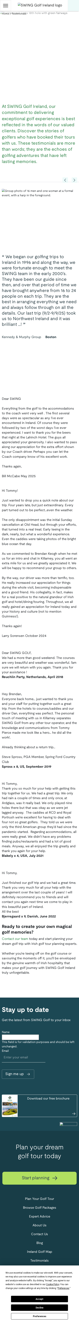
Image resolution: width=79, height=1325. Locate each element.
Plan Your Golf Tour (39, 1199)
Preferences (39, 1316)
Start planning (36, 1178)
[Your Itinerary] (73, 5)
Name (6, 1032)
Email (5, 1051)
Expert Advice (39, 1216)
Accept (39, 1299)
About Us (39, 1225)
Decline (39, 1307)
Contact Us (39, 1234)
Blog (39, 1243)
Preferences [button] (63, 1288)
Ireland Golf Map (39, 1252)
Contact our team (15, 939)
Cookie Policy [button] (52, 1284)
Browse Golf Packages (39, 1207)
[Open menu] (5, 5)
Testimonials (39, 1260)
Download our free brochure (48, 1098)
